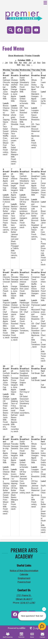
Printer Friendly (32, 55)
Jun (30, 62)
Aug (38, 62)
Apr (20, 62)
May (25, 62)
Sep (43, 62)
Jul (34, 62)
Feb (11, 62)
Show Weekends (16, 55)
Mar (15, 62)
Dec (28, 65)
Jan (6, 62)
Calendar (21, 637)
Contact (42, 637)
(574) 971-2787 (27, 602)
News (32, 637)
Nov (23, 65)
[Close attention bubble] (44, 609)
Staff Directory (8, 637)
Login (37, 628)
